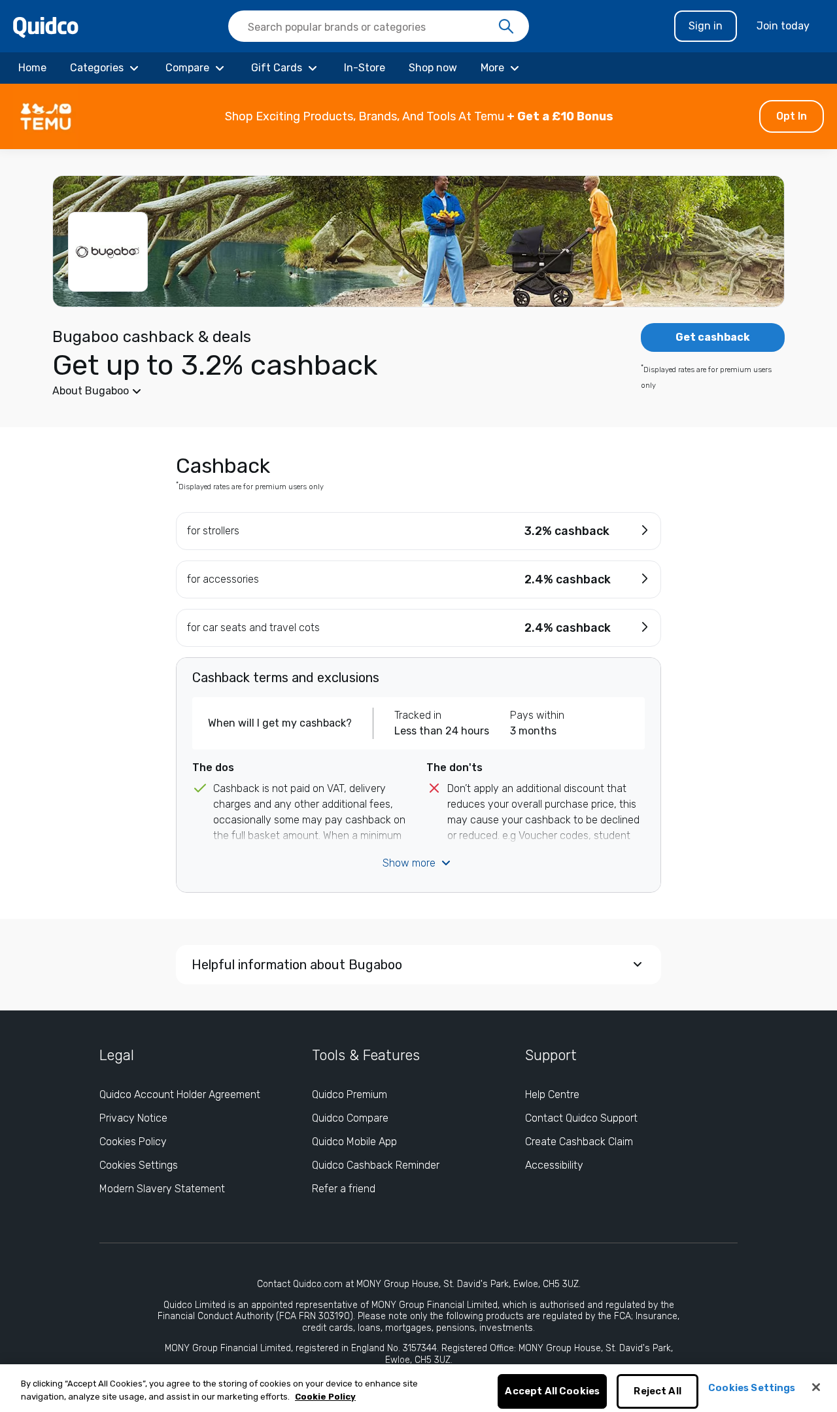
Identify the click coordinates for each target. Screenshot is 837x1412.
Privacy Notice (133, 1118)
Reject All (657, 1392)
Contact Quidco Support (581, 1118)
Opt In (791, 116)
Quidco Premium (349, 1094)
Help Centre (552, 1094)
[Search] (506, 26)
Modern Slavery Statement (162, 1188)
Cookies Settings (138, 1165)
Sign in (706, 26)
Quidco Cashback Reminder (375, 1165)
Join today (783, 26)
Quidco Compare (350, 1118)
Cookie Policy (325, 1397)
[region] (418, 1388)
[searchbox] (378, 26)
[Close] (816, 1387)
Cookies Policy (133, 1141)
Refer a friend (343, 1188)
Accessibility (554, 1165)
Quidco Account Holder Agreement (179, 1094)
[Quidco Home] (45, 26)
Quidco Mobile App (354, 1141)
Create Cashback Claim (579, 1141)
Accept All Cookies (552, 1392)
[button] (418, 116)
